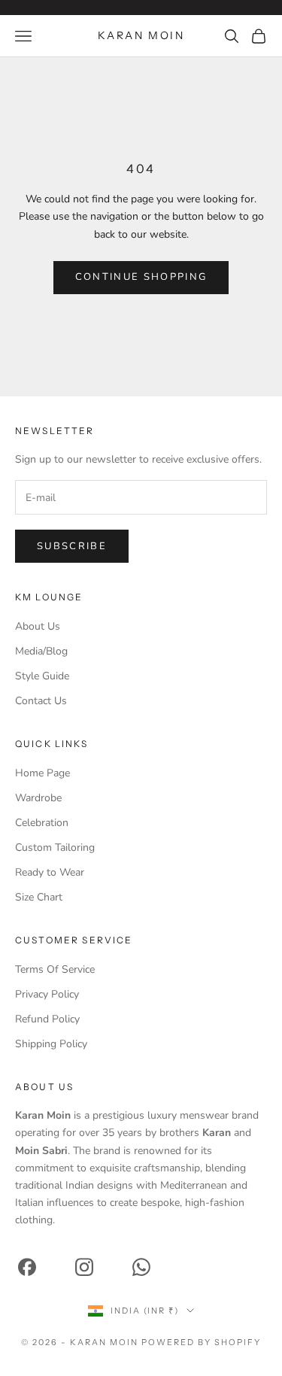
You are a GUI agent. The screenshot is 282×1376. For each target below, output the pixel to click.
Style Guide (42, 676)
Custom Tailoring (55, 847)
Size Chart (38, 897)
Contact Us (41, 701)
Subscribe (72, 546)
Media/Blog (41, 651)
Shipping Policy (51, 1044)
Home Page (42, 773)
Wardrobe (38, 798)
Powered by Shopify (201, 1342)
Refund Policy (47, 1019)
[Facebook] (27, 1267)
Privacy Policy (47, 994)
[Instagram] (84, 1267)
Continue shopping (141, 277)
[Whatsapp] (141, 1267)
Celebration (41, 823)
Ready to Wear (49, 872)
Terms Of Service (55, 969)
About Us (37, 626)
